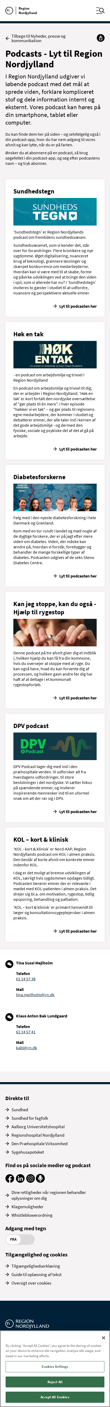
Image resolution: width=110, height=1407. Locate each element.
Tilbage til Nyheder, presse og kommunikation (38, 38)
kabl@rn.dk (26, 1047)
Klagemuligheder (27, 1207)
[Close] (103, 1338)
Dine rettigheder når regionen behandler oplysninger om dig (48, 1195)
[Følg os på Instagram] (30, 1181)
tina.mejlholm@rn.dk (35, 994)
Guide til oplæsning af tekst (36, 1274)
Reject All (55, 1382)
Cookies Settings (55, 1366)
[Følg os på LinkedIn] (20, 1181)
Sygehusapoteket (27, 1152)
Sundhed (19, 1110)
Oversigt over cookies (31, 1283)
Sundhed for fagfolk (29, 1118)
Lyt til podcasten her (78, 306)
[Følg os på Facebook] (9, 1181)
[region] (55, 1368)
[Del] (101, 38)
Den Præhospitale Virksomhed (39, 1143)
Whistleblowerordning (32, 1215)
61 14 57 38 (26, 978)
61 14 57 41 (26, 1031)
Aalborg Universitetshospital (38, 1127)
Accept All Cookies (55, 1397)
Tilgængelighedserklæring (35, 1266)
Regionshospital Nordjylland (37, 1135)
